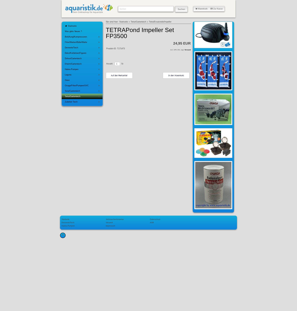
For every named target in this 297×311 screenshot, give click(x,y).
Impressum (110, 226)
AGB (152, 223)
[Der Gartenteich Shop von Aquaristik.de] (89, 12)
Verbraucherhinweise (115, 219)
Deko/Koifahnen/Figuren (83, 53)
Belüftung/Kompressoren (83, 37)
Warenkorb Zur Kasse (210, 9)
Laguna (83, 75)
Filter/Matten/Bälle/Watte (83, 43)
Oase (83, 81)
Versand (188, 50)
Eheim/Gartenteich (83, 64)
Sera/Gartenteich (83, 91)
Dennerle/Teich (83, 48)
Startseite (72, 26)
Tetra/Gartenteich (83, 97)
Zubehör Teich (83, 102)
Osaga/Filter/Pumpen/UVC (83, 86)
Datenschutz (155, 219)
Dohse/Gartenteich (83, 59)
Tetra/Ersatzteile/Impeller (160, 22)
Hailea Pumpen (83, 70)
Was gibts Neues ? (73, 31)
